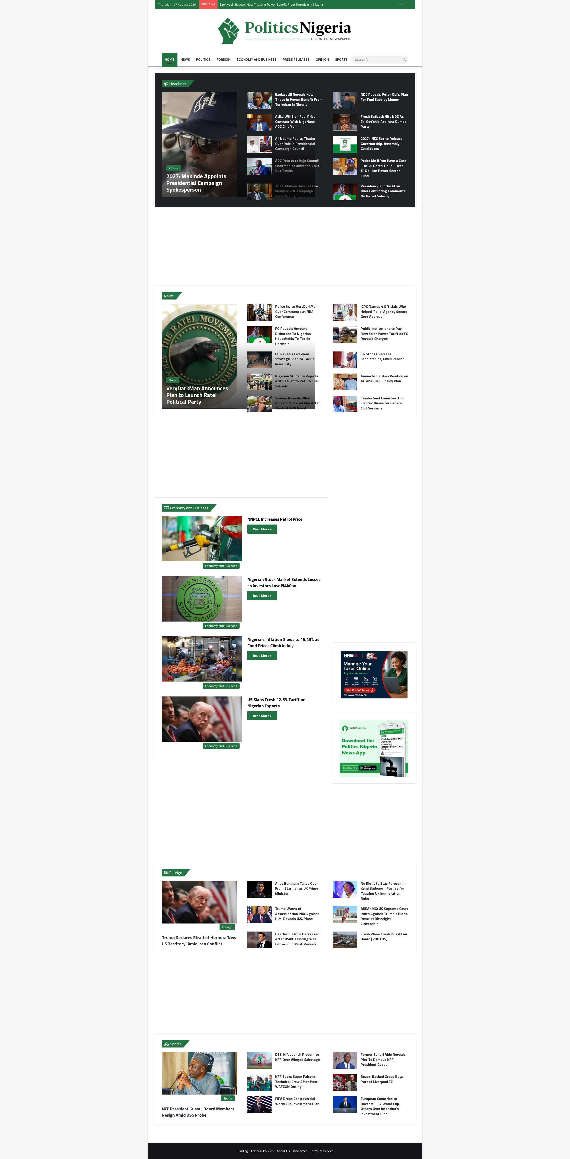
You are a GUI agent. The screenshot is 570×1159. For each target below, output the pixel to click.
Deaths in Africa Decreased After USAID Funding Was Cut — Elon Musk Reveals (297, 939)
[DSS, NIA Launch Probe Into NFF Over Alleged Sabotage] (259, 1060)
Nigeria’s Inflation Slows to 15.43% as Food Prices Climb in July (283, 642)
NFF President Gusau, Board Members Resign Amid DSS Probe (198, 1111)
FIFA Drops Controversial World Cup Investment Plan (297, 1101)
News (185, 59)
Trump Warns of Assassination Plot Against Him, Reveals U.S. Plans (297, 913)
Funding (242, 1151)
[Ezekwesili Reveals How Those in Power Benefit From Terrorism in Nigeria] (259, 100)
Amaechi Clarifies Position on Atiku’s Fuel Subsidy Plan (384, 378)
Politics (203, 59)
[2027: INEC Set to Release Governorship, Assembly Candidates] (345, 144)
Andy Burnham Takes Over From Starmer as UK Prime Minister (296, 888)
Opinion (322, 59)
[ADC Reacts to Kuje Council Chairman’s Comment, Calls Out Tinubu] (259, 166)
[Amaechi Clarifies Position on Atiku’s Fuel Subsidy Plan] (345, 382)
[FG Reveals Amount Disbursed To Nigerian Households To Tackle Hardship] (259, 334)
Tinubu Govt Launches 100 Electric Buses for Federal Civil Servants (382, 403)
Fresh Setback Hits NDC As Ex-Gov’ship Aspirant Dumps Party (383, 121)
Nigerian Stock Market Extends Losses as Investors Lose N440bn (283, 582)
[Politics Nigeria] (285, 31)
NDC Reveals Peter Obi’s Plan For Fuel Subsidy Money (257, 4)
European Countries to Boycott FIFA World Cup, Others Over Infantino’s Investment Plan (380, 1106)
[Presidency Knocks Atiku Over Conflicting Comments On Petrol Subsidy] (345, 192)
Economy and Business (257, 59)
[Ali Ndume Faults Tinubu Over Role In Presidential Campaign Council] (259, 144)
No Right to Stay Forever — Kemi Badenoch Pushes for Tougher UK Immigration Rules (383, 891)
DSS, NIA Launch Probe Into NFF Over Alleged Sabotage (297, 1057)
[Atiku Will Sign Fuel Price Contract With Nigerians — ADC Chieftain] (259, 122)
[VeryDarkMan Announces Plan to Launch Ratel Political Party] (238, 356)
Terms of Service (322, 1151)
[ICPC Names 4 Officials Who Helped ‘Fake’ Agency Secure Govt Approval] (345, 312)
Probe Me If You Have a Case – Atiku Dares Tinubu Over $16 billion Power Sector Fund (384, 168)
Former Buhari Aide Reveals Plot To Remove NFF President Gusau (383, 1059)
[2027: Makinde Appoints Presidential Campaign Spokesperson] (238, 144)
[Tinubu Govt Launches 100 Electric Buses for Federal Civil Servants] (345, 404)
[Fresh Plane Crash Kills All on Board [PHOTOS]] (345, 940)
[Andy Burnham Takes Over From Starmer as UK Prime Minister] (259, 889)
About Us (283, 1151)
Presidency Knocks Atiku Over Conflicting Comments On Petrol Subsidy (383, 191)
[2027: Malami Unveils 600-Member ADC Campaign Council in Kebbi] (259, 192)
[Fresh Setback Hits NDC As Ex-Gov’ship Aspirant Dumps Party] (345, 122)
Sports (341, 59)
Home (169, 59)
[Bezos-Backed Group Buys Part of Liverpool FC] (345, 1082)
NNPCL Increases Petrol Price (274, 519)
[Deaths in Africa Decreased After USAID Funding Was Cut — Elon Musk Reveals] (259, 940)
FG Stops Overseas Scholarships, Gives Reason (383, 356)
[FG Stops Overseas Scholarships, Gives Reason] (345, 359)
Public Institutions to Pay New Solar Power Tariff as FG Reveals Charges (384, 333)
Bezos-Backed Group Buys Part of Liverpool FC (382, 1079)
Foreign (223, 59)
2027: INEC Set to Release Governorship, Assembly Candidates (382, 143)
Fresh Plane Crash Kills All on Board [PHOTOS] (384, 936)
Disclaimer (300, 1151)
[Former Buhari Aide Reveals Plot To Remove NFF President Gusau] (345, 1060)
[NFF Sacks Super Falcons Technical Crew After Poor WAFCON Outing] (259, 1082)
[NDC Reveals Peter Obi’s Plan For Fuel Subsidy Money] (345, 100)
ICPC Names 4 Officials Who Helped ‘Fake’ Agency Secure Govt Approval (384, 311)
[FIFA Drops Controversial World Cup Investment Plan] (259, 1104)
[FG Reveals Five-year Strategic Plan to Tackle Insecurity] (259, 359)
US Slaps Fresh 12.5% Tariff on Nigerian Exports (276, 702)
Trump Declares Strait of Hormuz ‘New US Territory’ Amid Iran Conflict (199, 940)
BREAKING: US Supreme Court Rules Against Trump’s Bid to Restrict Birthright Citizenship (384, 916)
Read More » (262, 529)
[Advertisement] (285, 246)
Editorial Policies (262, 1151)
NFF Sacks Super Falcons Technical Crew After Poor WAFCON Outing (296, 1081)
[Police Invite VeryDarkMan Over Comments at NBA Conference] (259, 312)
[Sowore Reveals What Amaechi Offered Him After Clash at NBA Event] (259, 404)
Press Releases (296, 59)
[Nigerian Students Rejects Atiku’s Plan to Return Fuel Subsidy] (259, 382)
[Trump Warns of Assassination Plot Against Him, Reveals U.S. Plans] (259, 914)
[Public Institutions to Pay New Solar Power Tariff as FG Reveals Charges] (345, 334)
